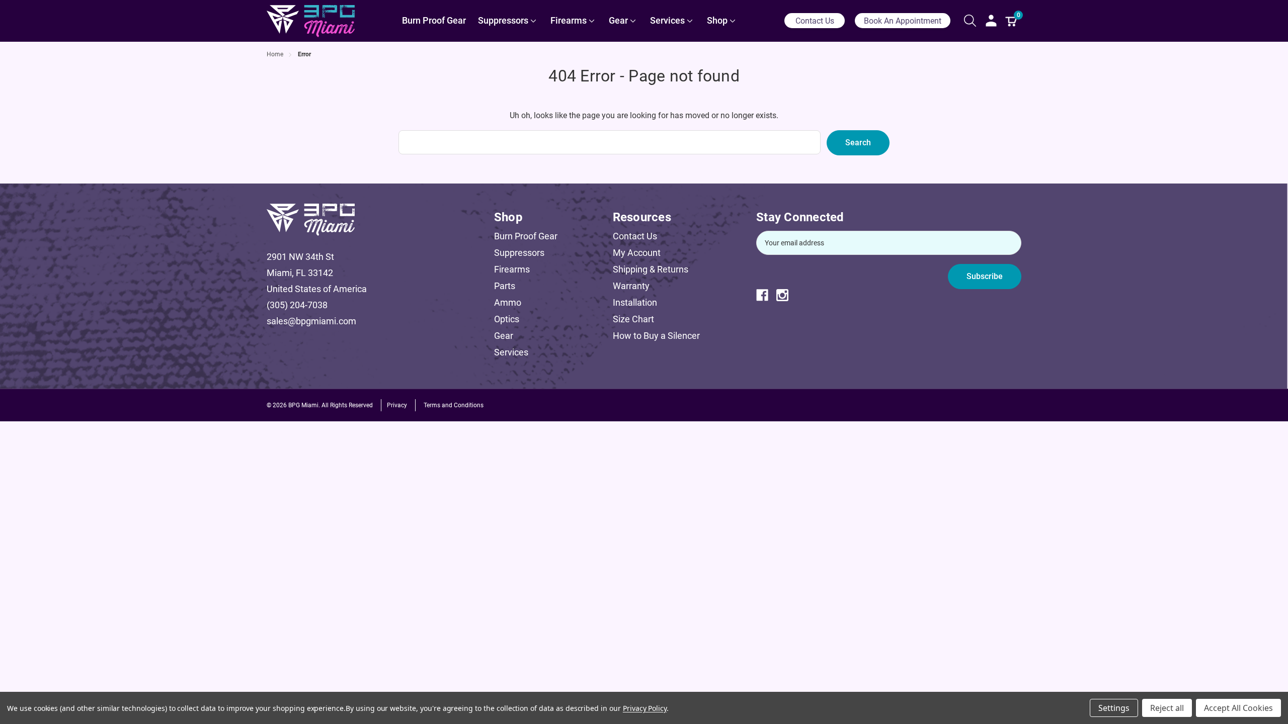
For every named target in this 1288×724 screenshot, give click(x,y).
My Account (637, 252)
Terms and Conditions (454, 405)
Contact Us (814, 21)
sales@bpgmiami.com (311, 321)
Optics (506, 319)
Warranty (631, 286)
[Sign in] (991, 21)
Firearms (512, 269)
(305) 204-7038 (297, 305)
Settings (1114, 707)
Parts (504, 286)
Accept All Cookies (1238, 707)
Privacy (397, 405)
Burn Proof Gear (525, 236)
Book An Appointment (902, 21)
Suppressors (519, 252)
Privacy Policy (645, 708)
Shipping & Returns (650, 269)
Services (511, 352)
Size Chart (633, 319)
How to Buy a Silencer (656, 335)
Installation (635, 302)
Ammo (507, 302)
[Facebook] (766, 295)
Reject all (1167, 707)
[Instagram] (786, 295)
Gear (503, 335)
